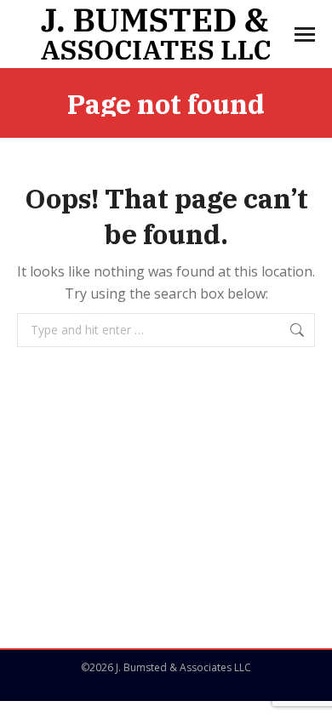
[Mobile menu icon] (305, 34)
